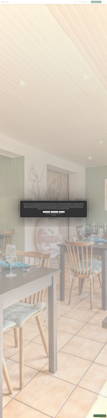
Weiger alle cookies (54, 211)
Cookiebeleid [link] (54, 214)
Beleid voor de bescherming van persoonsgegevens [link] (53, 213)
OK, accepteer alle (46, 211)
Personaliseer (61, 211)
